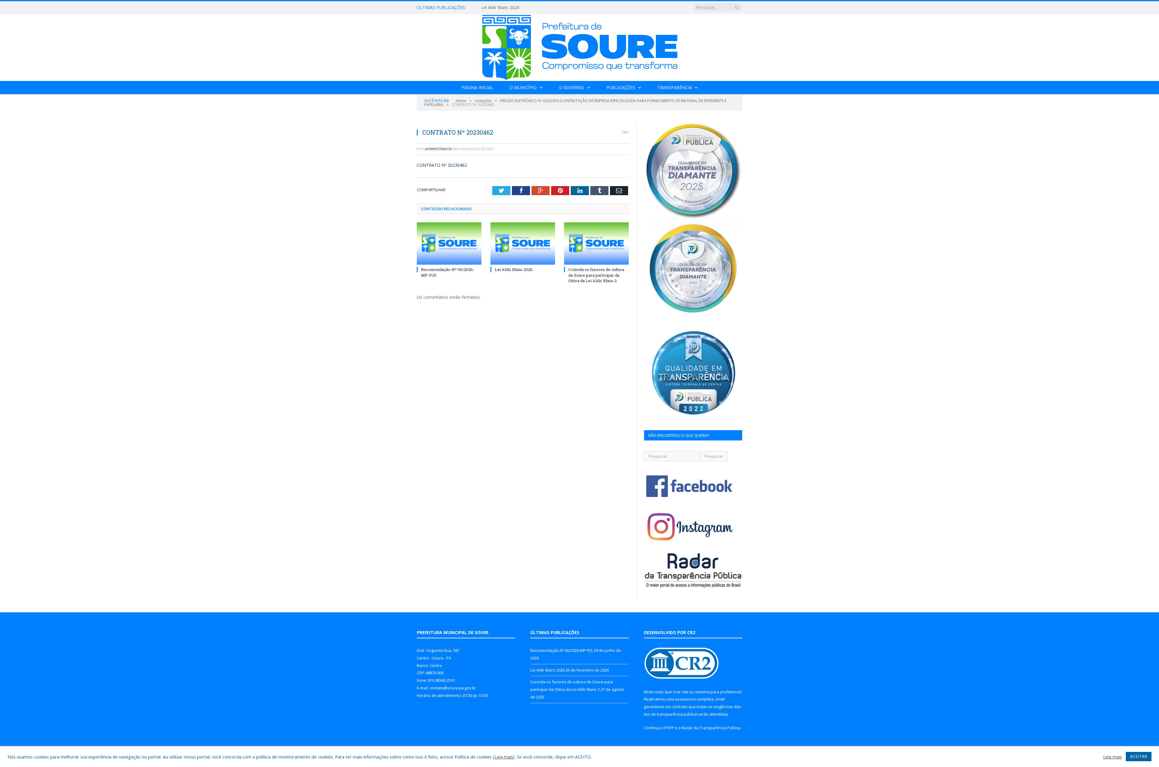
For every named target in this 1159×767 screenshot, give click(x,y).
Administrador (438, 149)
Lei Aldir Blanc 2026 (500, 7)
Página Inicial (477, 87)
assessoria (685, 699)
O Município (523, 87)
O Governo (571, 87)
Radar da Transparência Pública (711, 727)
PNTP (669, 727)
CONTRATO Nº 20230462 (442, 165)
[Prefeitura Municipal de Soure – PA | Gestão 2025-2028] (579, 46)
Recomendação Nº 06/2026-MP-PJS (561, 650)
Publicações (620, 87)
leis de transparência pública (670, 714)
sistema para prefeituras (718, 691)
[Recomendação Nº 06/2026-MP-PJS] (449, 243)
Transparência (674, 87)
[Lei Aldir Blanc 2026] (522, 243)
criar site (680, 691)
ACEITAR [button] (1138, 756)
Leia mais (503, 757)
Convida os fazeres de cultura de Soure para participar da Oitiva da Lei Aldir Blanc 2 (596, 275)
